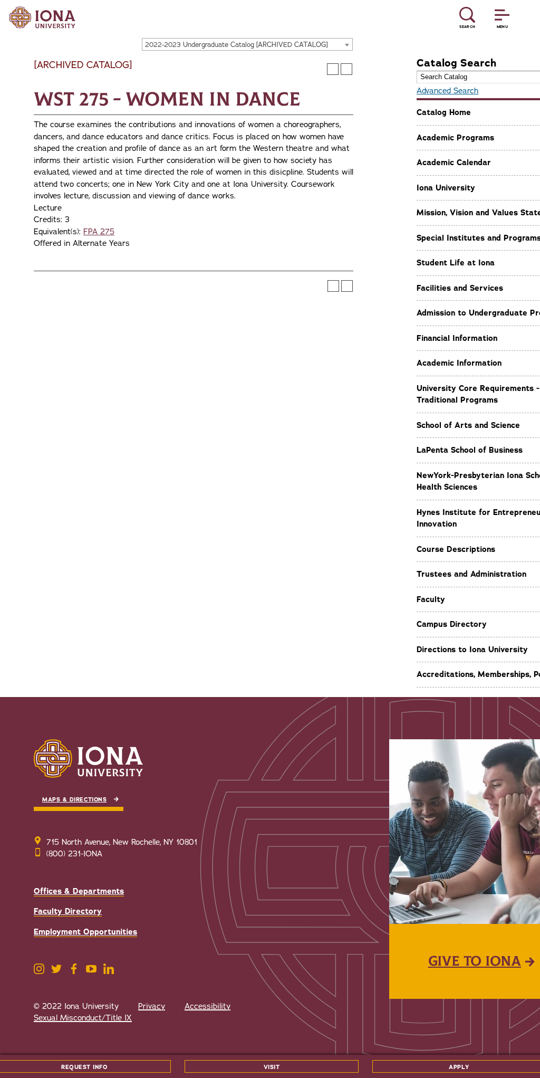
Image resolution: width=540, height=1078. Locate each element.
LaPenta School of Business (470, 450)
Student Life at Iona (456, 262)
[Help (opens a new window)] (346, 69)
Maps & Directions (74, 800)
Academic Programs (455, 137)
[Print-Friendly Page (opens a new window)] (333, 69)
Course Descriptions (456, 549)
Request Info (84, 1067)
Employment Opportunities (85, 932)
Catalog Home (444, 112)
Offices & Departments (79, 891)
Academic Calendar (454, 162)
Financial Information (457, 338)
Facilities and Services (460, 288)
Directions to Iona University (472, 649)
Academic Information (459, 363)
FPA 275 (98, 231)
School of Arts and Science (468, 425)
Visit (272, 1067)
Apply (459, 1067)
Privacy (151, 1006)
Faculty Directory (68, 911)
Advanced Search (447, 90)
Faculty (431, 599)
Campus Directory (452, 624)
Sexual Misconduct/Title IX (83, 1018)
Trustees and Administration (471, 574)
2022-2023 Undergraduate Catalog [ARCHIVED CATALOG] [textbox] (236, 45)
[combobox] (247, 44)
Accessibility (207, 1006)
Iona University (446, 188)
